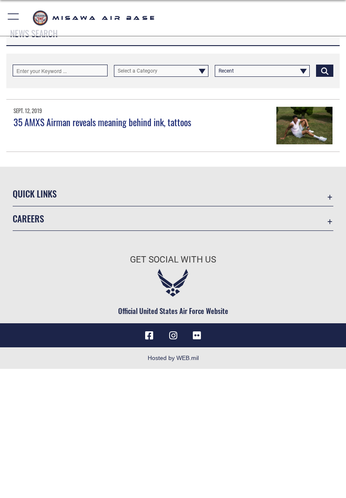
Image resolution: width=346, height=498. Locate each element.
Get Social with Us (173, 259)
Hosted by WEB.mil (173, 358)
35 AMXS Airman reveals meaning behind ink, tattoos (102, 122)
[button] (13, 18)
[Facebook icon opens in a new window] (149, 335)
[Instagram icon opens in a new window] (173, 335)
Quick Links (35, 193)
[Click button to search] (324, 70)
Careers (28, 218)
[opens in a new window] (196, 335)
